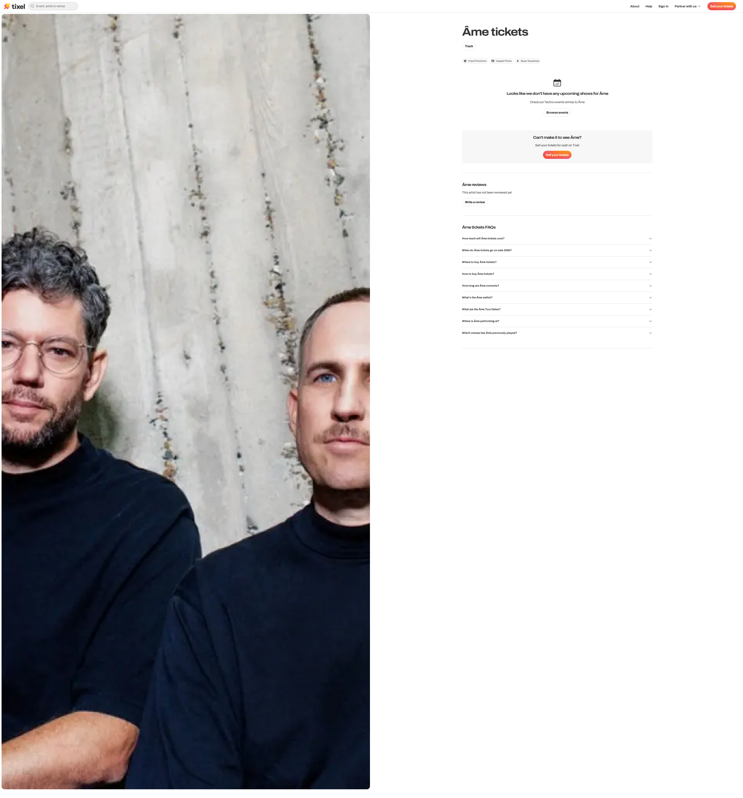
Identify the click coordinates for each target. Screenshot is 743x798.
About (634, 6)
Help (648, 6)
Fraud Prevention (477, 61)
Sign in (663, 6)
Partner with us (686, 6)
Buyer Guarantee (530, 61)
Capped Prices (504, 61)
